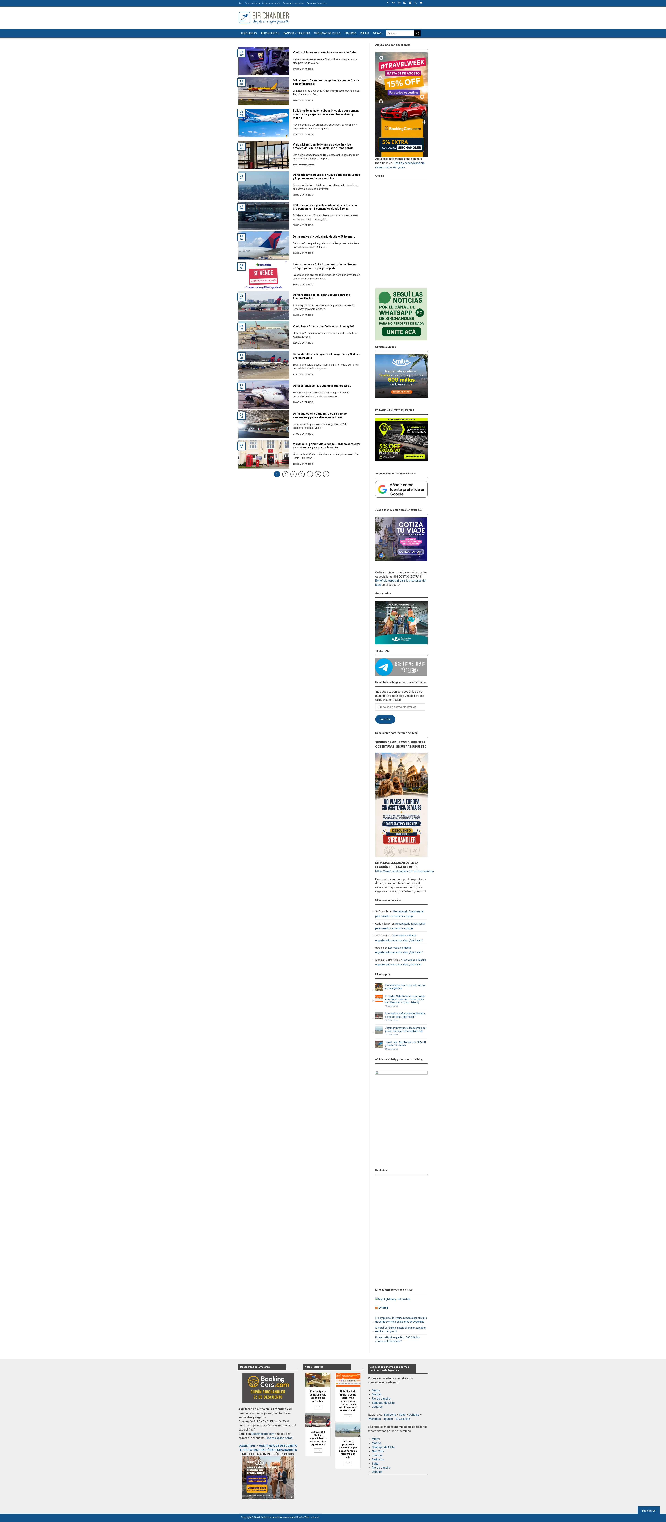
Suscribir (385, 719)
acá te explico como (279, 1438)
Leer (318, 1407)
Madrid (376, 1394)
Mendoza (375, 1419)
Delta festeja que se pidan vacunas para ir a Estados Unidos (321, 296)
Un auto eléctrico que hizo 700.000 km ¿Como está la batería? (397, 1339)
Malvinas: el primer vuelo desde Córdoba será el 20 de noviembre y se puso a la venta (326, 445)
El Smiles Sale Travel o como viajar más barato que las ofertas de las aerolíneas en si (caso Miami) (405, 999)
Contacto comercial (271, 3)
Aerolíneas (248, 33)
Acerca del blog (252, 3)
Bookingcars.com (262, 1433)
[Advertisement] (364, 17)
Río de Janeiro (381, 1398)
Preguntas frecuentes (317, 3)
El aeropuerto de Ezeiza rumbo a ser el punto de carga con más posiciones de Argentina (401, 1319)
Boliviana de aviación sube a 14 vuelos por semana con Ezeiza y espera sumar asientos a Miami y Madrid (326, 114)
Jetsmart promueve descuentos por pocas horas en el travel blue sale (405, 1029)
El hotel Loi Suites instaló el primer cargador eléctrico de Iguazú (400, 1329)
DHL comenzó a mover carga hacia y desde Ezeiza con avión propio (326, 82)
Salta (402, 1414)
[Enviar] (417, 33)
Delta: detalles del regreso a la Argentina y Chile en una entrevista (326, 356)
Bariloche (390, 1414)
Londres (377, 1406)
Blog (240, 3)
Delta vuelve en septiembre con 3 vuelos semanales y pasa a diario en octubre (320, 415)
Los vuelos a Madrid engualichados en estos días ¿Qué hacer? (399, 938)
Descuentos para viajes (293, 3)
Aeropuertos (270, 33)
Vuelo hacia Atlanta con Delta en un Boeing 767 (323, 326)
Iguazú (388, 1419)
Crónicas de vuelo (327, 33)
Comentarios (391, 1006)
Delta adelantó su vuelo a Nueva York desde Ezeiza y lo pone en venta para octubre (326, 176)
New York (378, 1451)
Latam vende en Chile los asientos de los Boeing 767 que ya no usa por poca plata (325, 266)
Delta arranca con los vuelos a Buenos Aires (322, 385)
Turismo (350, 33)
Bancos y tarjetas (296, 33)
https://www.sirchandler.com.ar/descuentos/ (404, 871)
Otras (377, 33)
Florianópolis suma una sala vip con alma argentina (405, 986)
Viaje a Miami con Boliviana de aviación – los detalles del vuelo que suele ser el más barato (323, 146)
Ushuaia (414, 1414)
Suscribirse (649, 1510)
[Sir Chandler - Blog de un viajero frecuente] (263, 18)
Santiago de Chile (383, 1402)
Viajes (364, 33)
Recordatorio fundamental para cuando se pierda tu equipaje (399, 914)
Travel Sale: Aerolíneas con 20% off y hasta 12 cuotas (405, 1044)
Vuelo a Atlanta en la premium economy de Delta (324, 52)
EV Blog (383, 1307)
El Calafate (403, 1419)
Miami (376, 1390)
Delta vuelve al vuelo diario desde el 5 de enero (324, 236)
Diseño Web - (307, 1517)
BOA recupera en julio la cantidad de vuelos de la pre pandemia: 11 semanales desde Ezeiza (325, 207)
